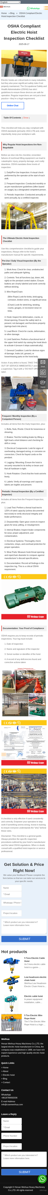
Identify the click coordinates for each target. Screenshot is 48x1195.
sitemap (43, 1190)
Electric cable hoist (33, 996)
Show (25, 118)
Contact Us (7, 1090)
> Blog (4, 1079)
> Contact (5, 1082)
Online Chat (12, 105)
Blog (12, 13)
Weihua (5, 1039)
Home (4, 13)
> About (4, 1071)
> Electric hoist (8, 1075)
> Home (4, 1067)
